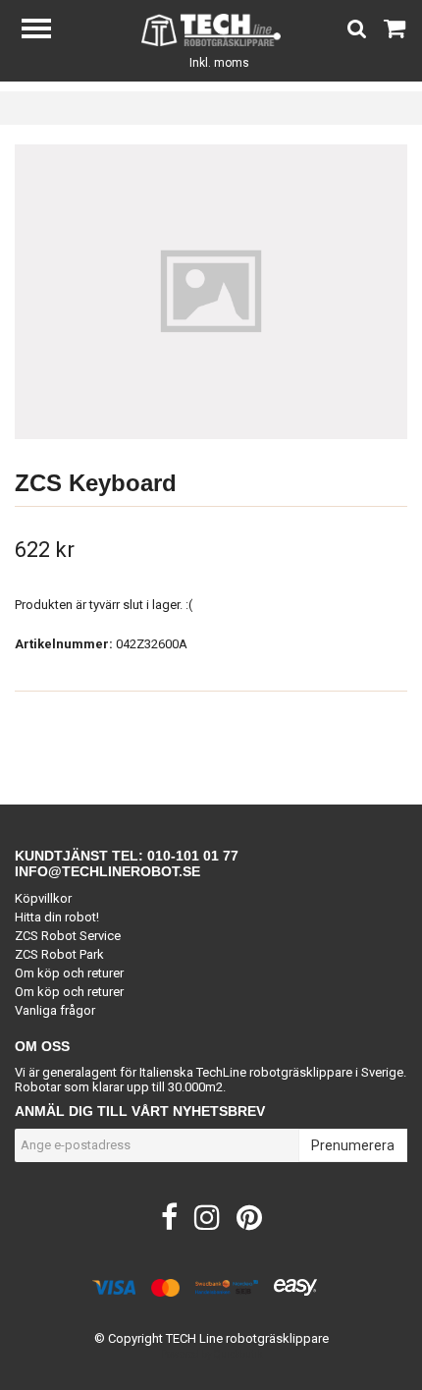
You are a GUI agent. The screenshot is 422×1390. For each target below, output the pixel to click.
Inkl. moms (219, 63)
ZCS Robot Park (59, 954)
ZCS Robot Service (68, 935)
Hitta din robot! (57, 917)
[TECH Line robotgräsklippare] (211, 29)
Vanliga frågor (55, 1010)
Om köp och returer (69, 973)
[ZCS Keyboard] (211, 291)
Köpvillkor (43, 898)
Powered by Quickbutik (211, 1354)
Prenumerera (353, 1145)
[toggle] (46, 31)
